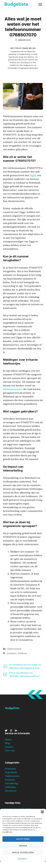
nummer (11, 653)
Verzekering (11, 783)
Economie (10, 768)
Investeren (11, 790)
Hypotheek (11, 772)
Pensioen (10, 779)
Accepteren (23, 839)
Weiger (23, 846)
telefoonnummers (13, 389)
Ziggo (33, 175)
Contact (9, 747)
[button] (42, 812)
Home (8, 739)
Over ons (10, 750)
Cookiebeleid (21, 859)
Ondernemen (14, 649)
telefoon (22, 653)
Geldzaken (10, 787)
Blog (7, 743)
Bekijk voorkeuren (23, 852)
